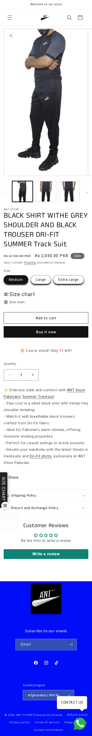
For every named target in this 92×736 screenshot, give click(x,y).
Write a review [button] (46, 554)
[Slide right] (86, 192)
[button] (9, 17)
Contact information (48, 730)
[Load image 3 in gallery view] (69, 191)
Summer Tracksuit (38, 396)
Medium (16, 280)
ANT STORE (24, 715)
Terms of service (47, 722)
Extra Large (68, 280)
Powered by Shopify (48, 715)
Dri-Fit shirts (40, 456)
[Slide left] (5, 192)
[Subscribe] (71, 644)
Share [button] (14, 477)
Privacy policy (20, 722)
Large (41, 280)
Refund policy (77, 714)
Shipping (30, 262)
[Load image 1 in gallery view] (22, 191)
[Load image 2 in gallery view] (45, 191)
